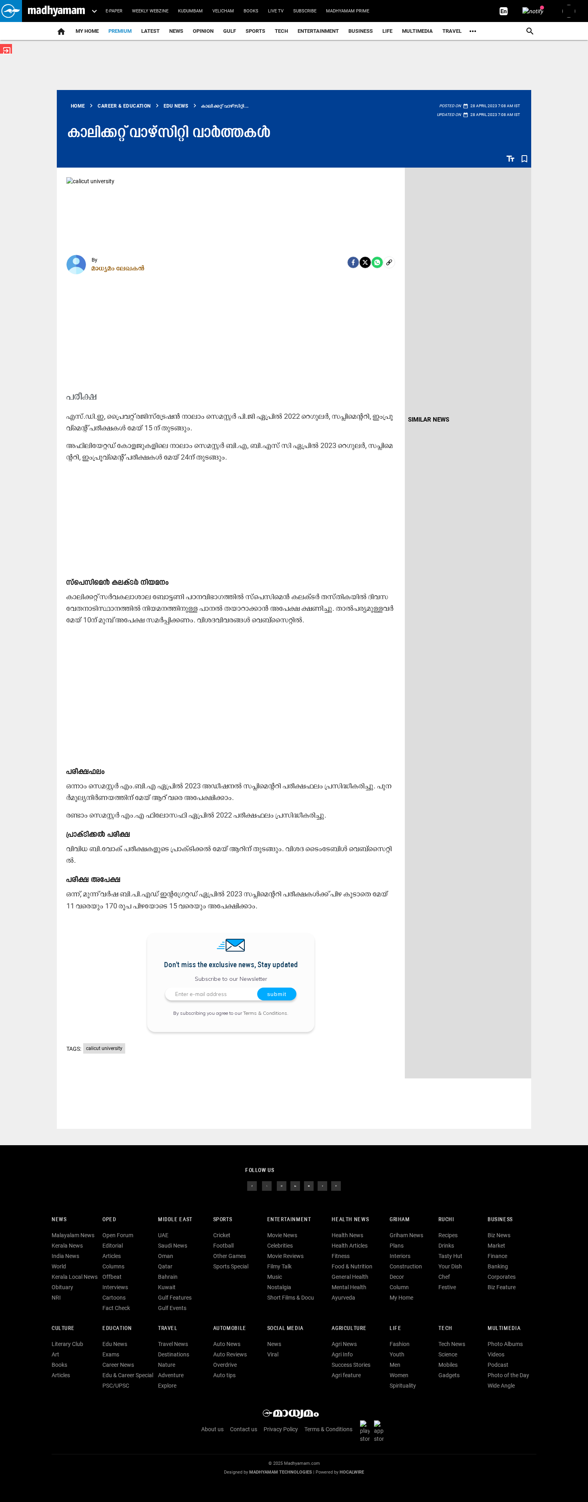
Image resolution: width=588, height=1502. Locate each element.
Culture (63, 1329)
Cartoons (114, 1297)
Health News (350, 1220)
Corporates (502, 1277)
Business (360, 31)
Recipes (448, 1235)
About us (212, 1429)
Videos (496, 1354)
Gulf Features (175, 1297)
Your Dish (450, 1266)
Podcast (498, 1365)
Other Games (229, 1256)
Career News (118, 1365)
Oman (165, 1256)
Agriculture (349, 1329)
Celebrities (280, 1245)
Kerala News (67, 1245)
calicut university (104, 1048)
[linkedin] (295, 1185)
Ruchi (446, 1220)
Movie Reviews (285, 1256)
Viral (272, 1354)
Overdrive (225, 1365)
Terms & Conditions (265, 1013)
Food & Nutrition (352, 1266)
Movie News (282, 1235)
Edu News (114, 1344)
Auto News (226, 1344)
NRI (56, 1297)
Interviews (115, 1287)
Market (496, 1245)
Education (117, 1329)
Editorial (112, 1245)
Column (399, 1287)
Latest (150, 31)
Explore (167, 1385)
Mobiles (448, 1365)
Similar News (428, 419)
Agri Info (342, 1354)
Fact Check (116, 1308)
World (59, 1266)
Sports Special (230, 1266)
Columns (113, 1266)
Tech (445, 1329)
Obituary (62, 1287)
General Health (350, 1277)
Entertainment (318, 31)
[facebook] (353, 262)
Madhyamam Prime (347, 11)
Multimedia (417, 31)
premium (120, 31)
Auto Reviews (230, 1354)
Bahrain (168, 1277)
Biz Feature (502, 1287)
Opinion (203, 31)
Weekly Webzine (150, 11)
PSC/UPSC (115, 1385)
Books (251, 11)
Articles (111, 1256)
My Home (87, 31)
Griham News (406, 1235)
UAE (163, 1235)
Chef (444, 1277)
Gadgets (449, 1375)
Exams (110, 1354)
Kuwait (167, 1287)
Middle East (175, 1220)
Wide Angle (501, 1385)
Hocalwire (352, 1472)
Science (447, 1354)
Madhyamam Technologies (280, 1472)
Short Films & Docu (290, 1297)
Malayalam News (73, 1235)
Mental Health (349, 1287)
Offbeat (112, 1277)
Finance (497, 1256)
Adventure (171, 1375)
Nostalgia (279, 1287)
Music (274, 1277)
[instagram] (281, 1185)
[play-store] (366, 1431)
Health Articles (350, 1245)
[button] (11, 11)
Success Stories (351, 1365)
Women (399, 1375)
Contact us (243, 1429)
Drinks (446, 1245)
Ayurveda (343, 1297)
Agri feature (346, 1375)
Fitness (341, 1256)
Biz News (499, 1235)
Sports (255, 31)
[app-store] (380, 1431)
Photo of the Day (508, 1375)
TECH (281, 31)
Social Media (285, 1329)
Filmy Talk (279, 1266)
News (176, 31)
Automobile (229, 1329)
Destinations (173, 1354)
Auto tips (224, 1375)
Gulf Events (172, 1308)
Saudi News (172, 1245)
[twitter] (267, 1185)
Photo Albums (505, 1344)
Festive (447, 1287)
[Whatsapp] (377, 262)
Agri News (344, 1344)
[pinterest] (336, 1185)
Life (387, 31)
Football (223, 1245)
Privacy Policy (281, 1429)
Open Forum (117, 1235)
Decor (397, 1277)
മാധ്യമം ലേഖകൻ (118, 268)
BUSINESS (500, 1220)
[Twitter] (365, 262)
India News (65, 1256)
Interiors (400, 1256)
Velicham (223, 11)
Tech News (451, 1344)
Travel (452, 31)
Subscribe (304, 11)
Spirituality (403, 1385)
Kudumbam (190, 11)
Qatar (165, 1266)
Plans (397, 1245)
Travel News (173, 1344)
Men (395, 1365)
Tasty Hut (450, 1256)
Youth (397, 1354)
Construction (406, 1266)
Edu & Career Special (127, 1375)
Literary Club (67, 1344)
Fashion (400, 1344)
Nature (166, 1365)
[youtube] (309, 1185)
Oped (109, 1220)
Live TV (276, 11)
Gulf (229, 31)
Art (55, 1354)
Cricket (221, 1235)
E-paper (114, 11)
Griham (400, 1220)
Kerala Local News (75, 1277)
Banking (498, 1266)
